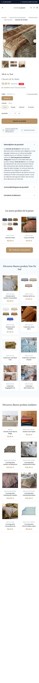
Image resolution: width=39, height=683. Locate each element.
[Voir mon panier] (37, 7)
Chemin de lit (32, 18)
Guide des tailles (32, 94)
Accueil (4, 18)
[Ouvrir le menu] (2, 7)
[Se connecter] (34, 7)
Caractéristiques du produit (16, 187)
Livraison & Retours (12, 195)
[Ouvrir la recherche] (31, 7)
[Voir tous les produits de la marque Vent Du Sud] (7, 74)
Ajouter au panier (19, 121)
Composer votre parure (21, 250)
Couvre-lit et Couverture (17, 18)
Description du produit (14, 144)
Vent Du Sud (8, 20)
